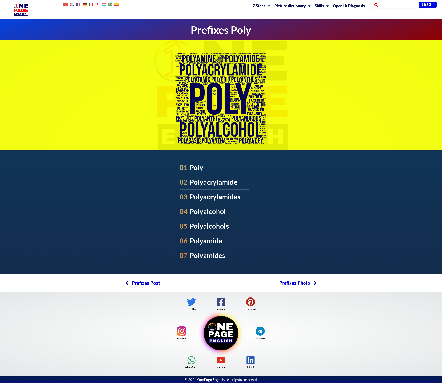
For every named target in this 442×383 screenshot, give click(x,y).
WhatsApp (190, 367)
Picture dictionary (290, 5)
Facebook (221, 308)
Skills (319, 5)
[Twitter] (191, 302)
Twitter (192, 308)
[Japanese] (97, 3)
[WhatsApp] (191, 360)
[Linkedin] (250, 360)
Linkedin (250, 367)
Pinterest (251, 308)
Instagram (181, 337)
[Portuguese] (110, 3)
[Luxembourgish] (104, 3)
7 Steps (259, 5)
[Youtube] (221, 360)
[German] (85, 3)
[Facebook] (221, 302)
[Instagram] (181, 331)
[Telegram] (260, 331)
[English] (72, 3)
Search (427, 5)
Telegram (260, 337)
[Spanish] (117, 3)
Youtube (221, 367)
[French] (78, 3)
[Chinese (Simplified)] (66, 3)
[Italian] (91, 3)
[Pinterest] (250, 302)
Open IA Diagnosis (349, 5)
